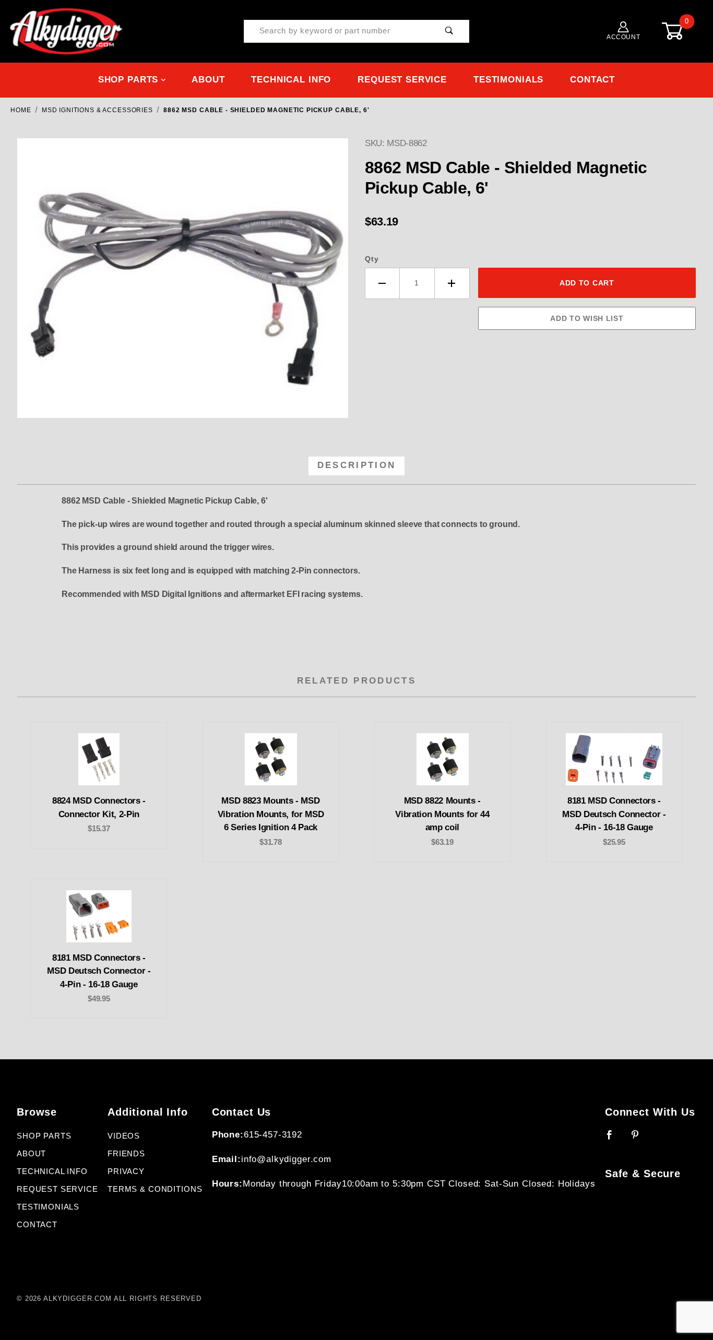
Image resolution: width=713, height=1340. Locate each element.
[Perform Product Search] (450, 31)
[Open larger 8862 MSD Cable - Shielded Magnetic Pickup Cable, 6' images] (182, 286)
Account (623, 37)
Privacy (126, 1171)
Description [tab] (356, 465)
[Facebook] (614, 1139)
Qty (372, 259)
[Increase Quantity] (452, 284)
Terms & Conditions (155, 1189)
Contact (592, 80)
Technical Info (291, 80)
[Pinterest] (640, 1139)
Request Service (402, 80)
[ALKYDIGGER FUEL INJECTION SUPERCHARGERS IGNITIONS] (66, 31)
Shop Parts (128, 80)
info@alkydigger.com (286, 1159)
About (208, 80)
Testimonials (508, 80)
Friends (126, 1154)
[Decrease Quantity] (382, 284)
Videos (124, 1136)
